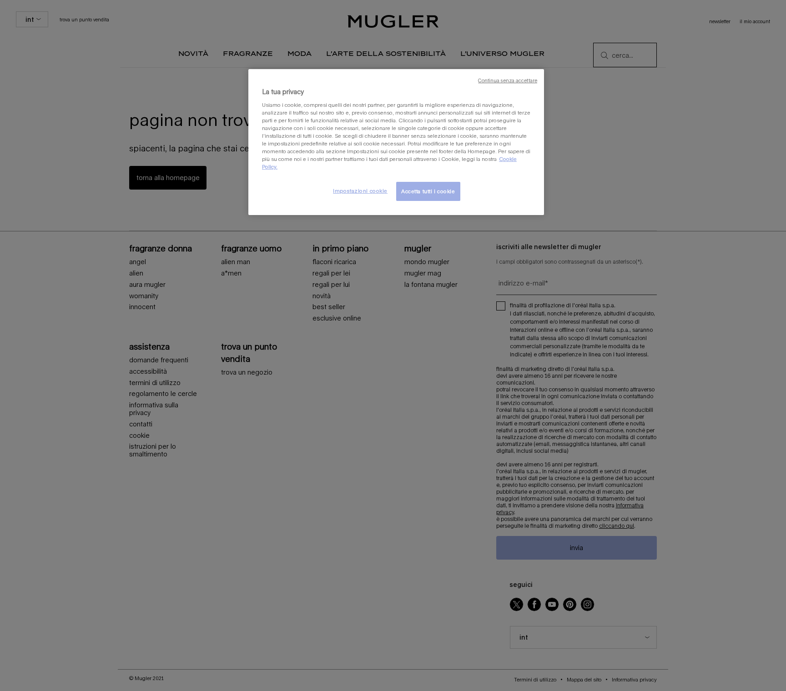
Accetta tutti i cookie (428, 191)
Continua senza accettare (507, 80)
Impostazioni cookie (360, 191)
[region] (396, 142)
